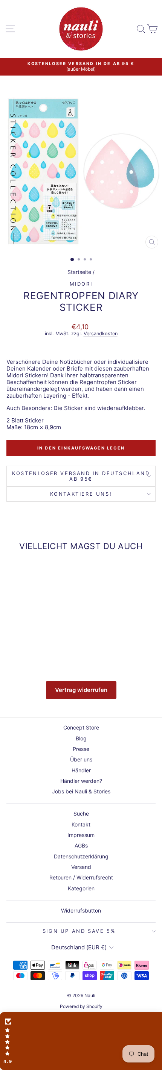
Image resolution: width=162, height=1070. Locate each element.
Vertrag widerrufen (81, 689)
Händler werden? (81, 781)
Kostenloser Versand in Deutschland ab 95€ (81, 476)
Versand (81, 867)
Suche (81, 813)
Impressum (81, 835)
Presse (81, 749)
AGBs (81, 845)
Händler (81, 770)
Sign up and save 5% (79, 931)
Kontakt (81, 824)
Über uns (81, 759)
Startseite (79, 272)
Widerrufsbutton (81, 910)
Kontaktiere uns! (81, 494)
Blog (81, 738)
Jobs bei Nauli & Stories (81, 791)
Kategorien (81, 888)
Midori (81, 284)
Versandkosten (101, 333)
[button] (81, 1041)
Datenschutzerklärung (81, 856)
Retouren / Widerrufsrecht (81, 877)
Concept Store (81, 727)
